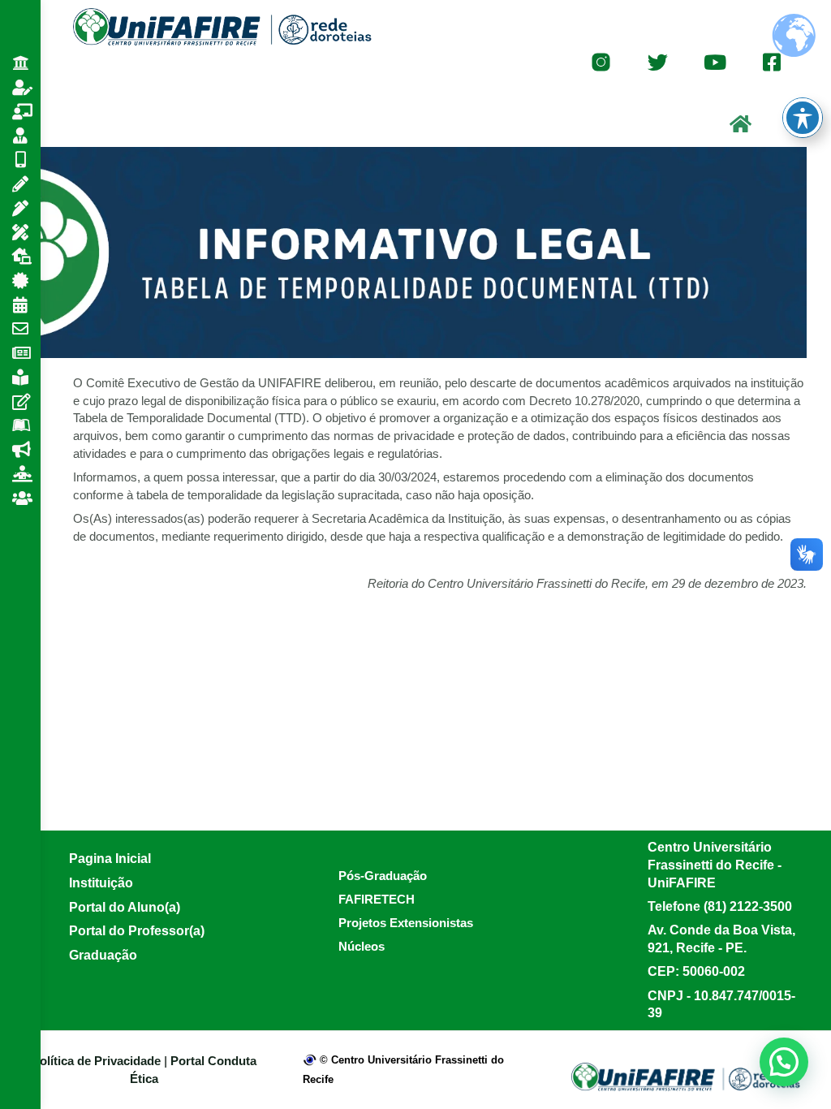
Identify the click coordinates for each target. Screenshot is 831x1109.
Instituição (101, 883)
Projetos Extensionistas (405, 923)
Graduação (103, 955)
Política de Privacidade (98, 1061)
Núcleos (361, 946)
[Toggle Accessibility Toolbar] (802, 117)
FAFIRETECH (376, 899)
